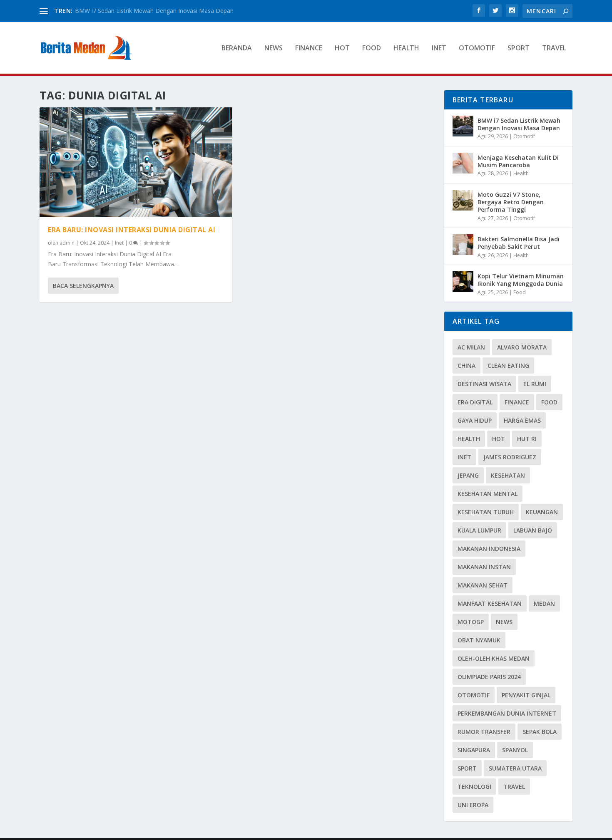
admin (67, 242)
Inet (439, 48)
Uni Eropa (473, 805)
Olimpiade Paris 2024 (489, 677)
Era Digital (475, 402)
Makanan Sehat (483, 585)
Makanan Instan (484, 567)
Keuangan (542, 512)
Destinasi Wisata (484, 384)
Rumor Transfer (484, 732)
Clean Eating (508, 365)
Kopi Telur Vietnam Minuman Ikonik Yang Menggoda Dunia (521, 279)
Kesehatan (508, 475)
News (273, 48)
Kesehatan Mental (487, 494)
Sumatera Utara (515, 768)
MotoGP (471, 622)
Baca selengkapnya (83, 286)
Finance (308, 48)
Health (406, 48)
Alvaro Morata (522, 347)
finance (517, 402)
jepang (468, 475)
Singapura (474, 750)
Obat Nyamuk (479, 640)
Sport (519, 48)
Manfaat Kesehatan (490, 603)
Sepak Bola (539, 732)
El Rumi (534, 384)
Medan (544, 603)
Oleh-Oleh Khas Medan (494, 658)
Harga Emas (522, 420)
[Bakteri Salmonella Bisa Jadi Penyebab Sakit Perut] (463, 244)
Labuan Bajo (532, 530)
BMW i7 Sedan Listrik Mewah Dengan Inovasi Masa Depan (154, 11)
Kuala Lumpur (479, 530)
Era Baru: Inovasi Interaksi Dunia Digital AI (131, 229)
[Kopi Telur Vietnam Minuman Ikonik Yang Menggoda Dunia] (463, 281)
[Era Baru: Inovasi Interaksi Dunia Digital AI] (136, 162)
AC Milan (471, 347)
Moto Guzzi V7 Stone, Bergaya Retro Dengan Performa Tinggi (511, 202)
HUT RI (527, 439)
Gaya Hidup (475, 420)
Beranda (236, 48)
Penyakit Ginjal (526, 695)
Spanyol (515, 750)
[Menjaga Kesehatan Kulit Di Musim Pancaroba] (463, 163)
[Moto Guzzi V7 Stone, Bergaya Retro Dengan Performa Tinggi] (463, 200)
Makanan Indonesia (489, 549)
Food (371, 48)
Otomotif (477, 48)
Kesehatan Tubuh (486, 512)
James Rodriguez (509, 457)
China (466, 365)
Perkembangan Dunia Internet (507, 713)
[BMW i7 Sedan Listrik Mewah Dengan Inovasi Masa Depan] (463, 126)
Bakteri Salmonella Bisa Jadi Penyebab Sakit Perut (519, 242)
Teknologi (474, 786)
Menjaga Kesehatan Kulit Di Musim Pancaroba (518, 161)
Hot (342, 48)
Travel (554, 48)
